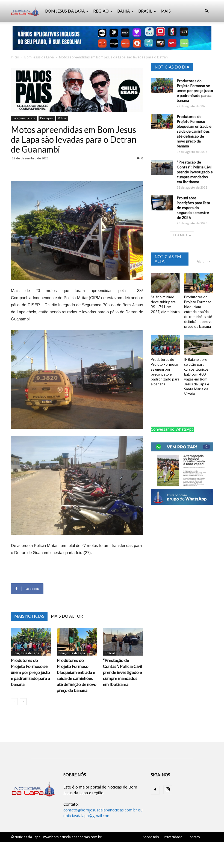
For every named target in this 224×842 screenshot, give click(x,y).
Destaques (46, 118)
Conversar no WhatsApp (172, 429)
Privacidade (173, 837)
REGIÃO (101, 10)
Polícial (62, 118)
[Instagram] (167, 790)
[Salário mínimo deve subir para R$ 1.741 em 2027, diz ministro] (165, 283)
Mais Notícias (29, 616)
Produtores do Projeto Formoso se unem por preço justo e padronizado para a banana (30, 672)
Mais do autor (67, 616)
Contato (193, 837)
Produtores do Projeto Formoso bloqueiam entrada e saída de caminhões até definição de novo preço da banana (194, 131)
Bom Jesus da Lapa (39, 57)
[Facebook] (155, 790)
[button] (206, 11)
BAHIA (123, 10)
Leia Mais (180, 235)
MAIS (166, 10)
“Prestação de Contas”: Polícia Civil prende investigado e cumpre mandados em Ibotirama (122, 672)
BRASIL (145, 10)
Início (15, 57)
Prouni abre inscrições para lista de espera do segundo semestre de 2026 (193, 207)
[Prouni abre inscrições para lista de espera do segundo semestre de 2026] (162, 202)
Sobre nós (151, 837)
